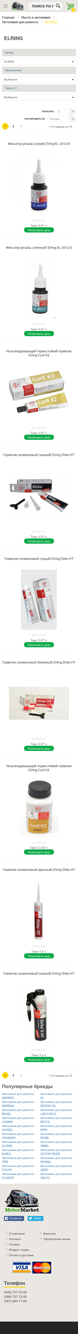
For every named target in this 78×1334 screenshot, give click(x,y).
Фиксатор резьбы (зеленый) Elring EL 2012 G (39, 247)
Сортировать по (34, 118)
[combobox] (45, 6)
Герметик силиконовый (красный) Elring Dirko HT (39, 869)
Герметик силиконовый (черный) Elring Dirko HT (38, 454)
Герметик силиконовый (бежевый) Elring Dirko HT (39, 662)
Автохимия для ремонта (20, 22)
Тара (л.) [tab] (11, 88)
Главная (8, 17)
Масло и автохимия (36, 17)
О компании (17, 1233)
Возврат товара (19, 1250)
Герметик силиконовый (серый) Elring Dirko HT (39, 558)
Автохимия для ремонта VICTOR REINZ (56, 1152)
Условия (14, 1244)
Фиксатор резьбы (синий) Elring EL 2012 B (39, 143)
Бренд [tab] (9, 52)
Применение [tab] (13, 70)
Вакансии (49, 1233)
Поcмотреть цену (39, 230)
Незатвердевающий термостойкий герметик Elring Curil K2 (39, 353)
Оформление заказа (56, 1239)
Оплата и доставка (21, 1255)
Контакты (15, 1239)
